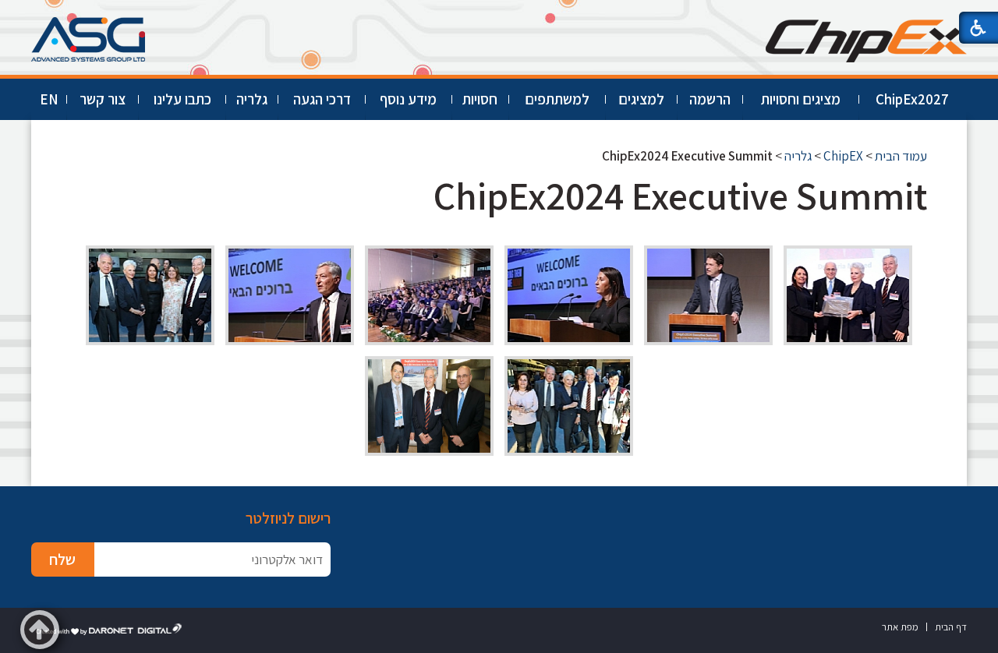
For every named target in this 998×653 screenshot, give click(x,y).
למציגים (641, 99)
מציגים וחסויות (801, 99)
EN (49, 99)
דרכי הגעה (322, 99)
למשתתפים (557, 99)
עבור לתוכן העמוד (499, 15)
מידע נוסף (408, 99)
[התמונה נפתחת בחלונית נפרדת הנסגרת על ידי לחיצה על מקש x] (848, 295)
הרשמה (710, 99)
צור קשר (103, 99)
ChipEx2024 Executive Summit (680, 195)
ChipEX (843, 155)
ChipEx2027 (912, 99)
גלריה (251, 99)
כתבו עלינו (182, 99)
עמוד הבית (901, 155)
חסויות (479, 99)
